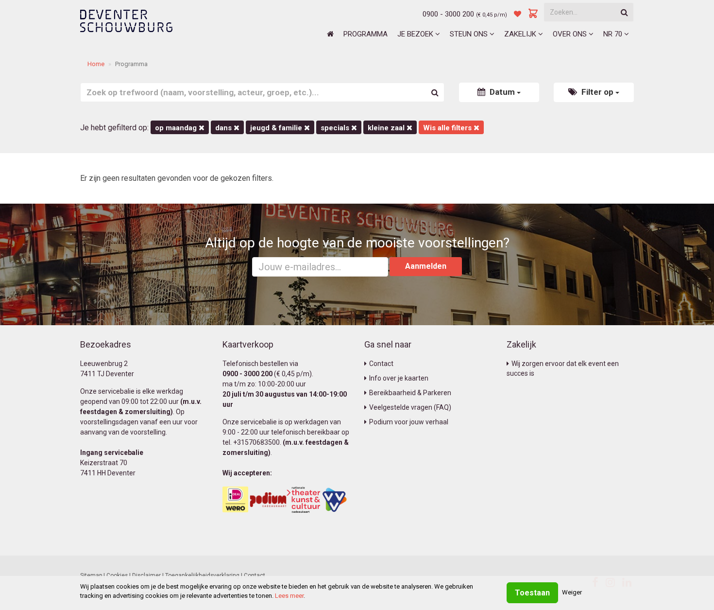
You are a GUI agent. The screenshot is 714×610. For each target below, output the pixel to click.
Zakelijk (521, 34)
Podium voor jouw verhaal (408, 422)
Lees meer (289, 595)
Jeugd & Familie (277, 127)
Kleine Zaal (387, 127)
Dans (224, 127)
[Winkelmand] (533, 14)
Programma (365, 34)
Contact (381, 363)
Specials (336, 127)
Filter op (597, 92)
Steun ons (470, 34)
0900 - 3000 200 (448, 14)
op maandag (177, 127)
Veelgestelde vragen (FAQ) (410, 407)
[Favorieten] (517, 14)
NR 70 (613, 34)
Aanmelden (425, 266)
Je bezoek (416, 34)
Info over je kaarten (398, 378)
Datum (502, 92)
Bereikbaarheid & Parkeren (410, 393)
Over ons (571, 34)
